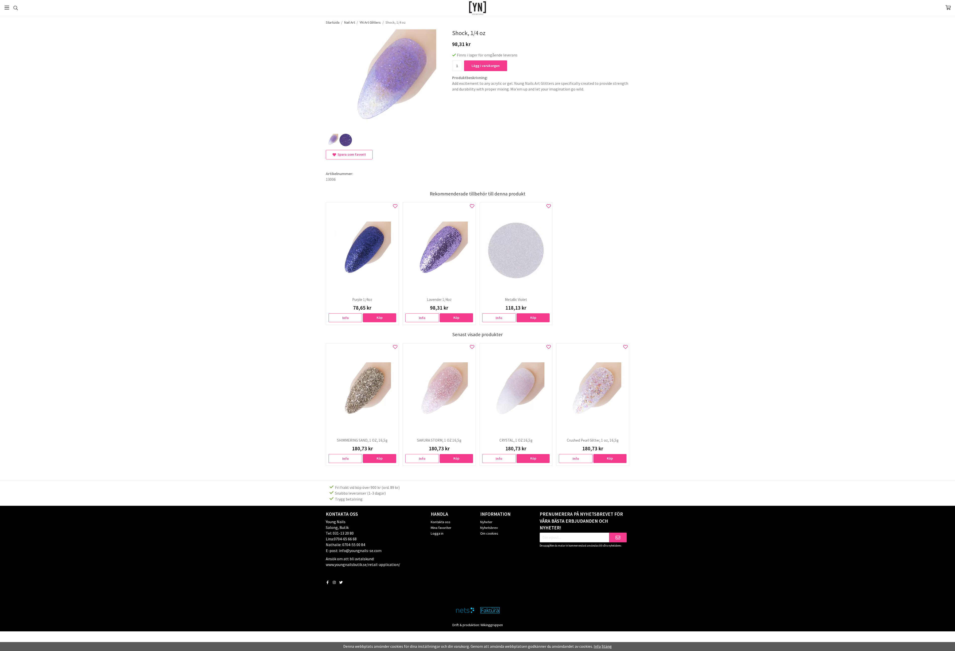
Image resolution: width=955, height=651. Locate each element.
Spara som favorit (351, 154)
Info (345, 318)
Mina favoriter (441, 527)
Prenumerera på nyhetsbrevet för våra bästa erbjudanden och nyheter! (581, 521)
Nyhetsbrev (489, 527)
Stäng (607, 646)
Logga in (437, 533)
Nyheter (486, 522)
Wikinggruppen (491, 625)
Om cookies (489, 533)
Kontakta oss (440, 522)
